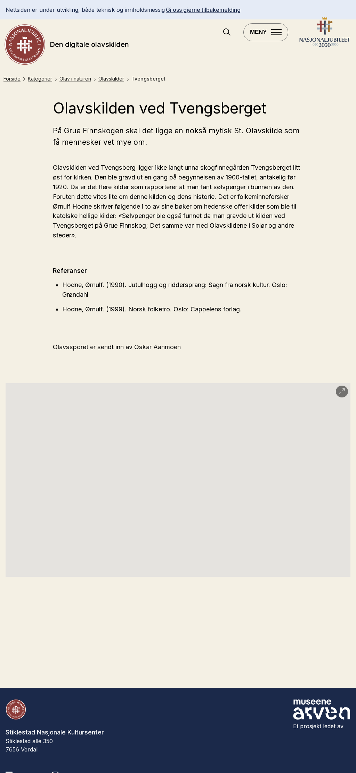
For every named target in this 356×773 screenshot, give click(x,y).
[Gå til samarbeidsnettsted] (324, 45)
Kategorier (40, 79)
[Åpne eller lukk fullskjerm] (342, 392)
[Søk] (227, 33)
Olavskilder (111, 79)
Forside (12, 79)
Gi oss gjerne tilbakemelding (203, 9)
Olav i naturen (75, 79)
